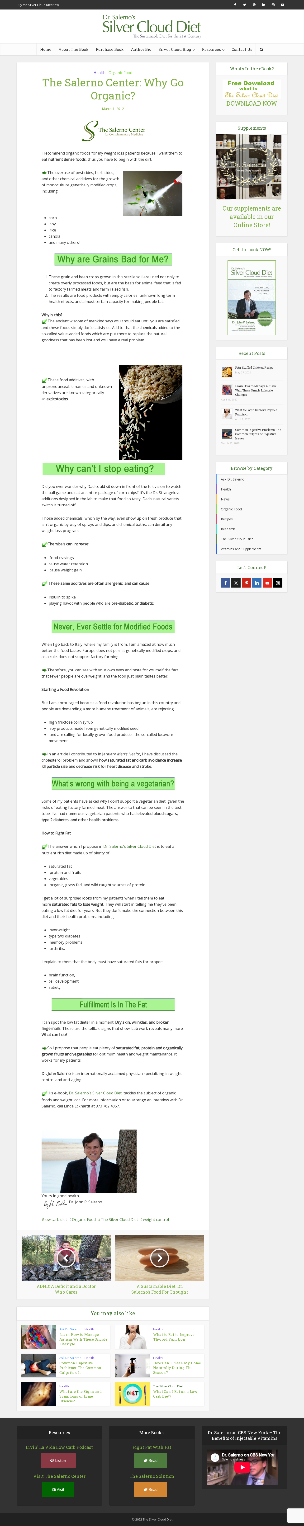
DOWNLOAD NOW (251, 103)
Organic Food (120, 72)
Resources (211, 49)
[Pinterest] (246, 583)
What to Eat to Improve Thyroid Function (174, 1337)
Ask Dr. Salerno (70, 1329)
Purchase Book (110, 49)
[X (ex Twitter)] (236, 583)
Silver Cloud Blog (174, 49)
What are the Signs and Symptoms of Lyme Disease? (80, 1396)
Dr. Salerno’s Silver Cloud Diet (129, 846)
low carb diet (55, 1219)
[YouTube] (267, 583)
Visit (60, 1489)
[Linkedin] (256, 583)
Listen (60, 1460)
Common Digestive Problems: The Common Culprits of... (80, 1368)
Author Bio (141, 49)
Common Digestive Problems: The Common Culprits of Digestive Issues (258, 434)
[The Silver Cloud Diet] (152, 26)
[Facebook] (225, 583)
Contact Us (242, 49)
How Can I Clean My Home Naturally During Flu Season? (177, 1368)
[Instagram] (277, 583)
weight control (156, 1219)
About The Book (73, 49)
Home (45, 49)
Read (153, 1460)
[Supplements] (248, 166)
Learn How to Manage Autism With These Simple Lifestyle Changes (255, 390)
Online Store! (251, 225)
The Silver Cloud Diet (119, 1219)
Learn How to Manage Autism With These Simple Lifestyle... (83, 1339)
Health (99, 72)
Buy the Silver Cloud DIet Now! (38, 5)
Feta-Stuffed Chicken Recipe (254, 367)
